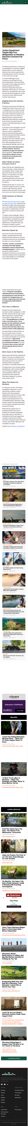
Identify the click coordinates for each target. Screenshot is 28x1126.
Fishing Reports (10, 836)
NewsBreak (18, 1097)
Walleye (3, 1097)
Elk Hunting (5, 935)
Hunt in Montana (7, 963)
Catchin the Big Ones (8, 1020)
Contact (3, 1116)
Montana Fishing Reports (9, 1023)
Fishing (4, 746)
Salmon (3, 1100)
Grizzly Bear (5, 862)
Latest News (4, 1109)
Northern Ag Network (18, 426)
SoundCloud (18, 1092)
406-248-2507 (13, 904)
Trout (2, 1095)
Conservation (6, 890)
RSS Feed (17, 1095)
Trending (20, 1023)
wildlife (18, 890)
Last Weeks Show (15, 1022)
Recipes (3, 1102)
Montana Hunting (20, 935)
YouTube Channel (19, 1090)
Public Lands (19, 746)
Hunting (12, 890)
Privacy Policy (18, 1109)
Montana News (11, 746)
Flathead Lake (6, 1022)
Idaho (3, 836)
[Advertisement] (14, 19)
